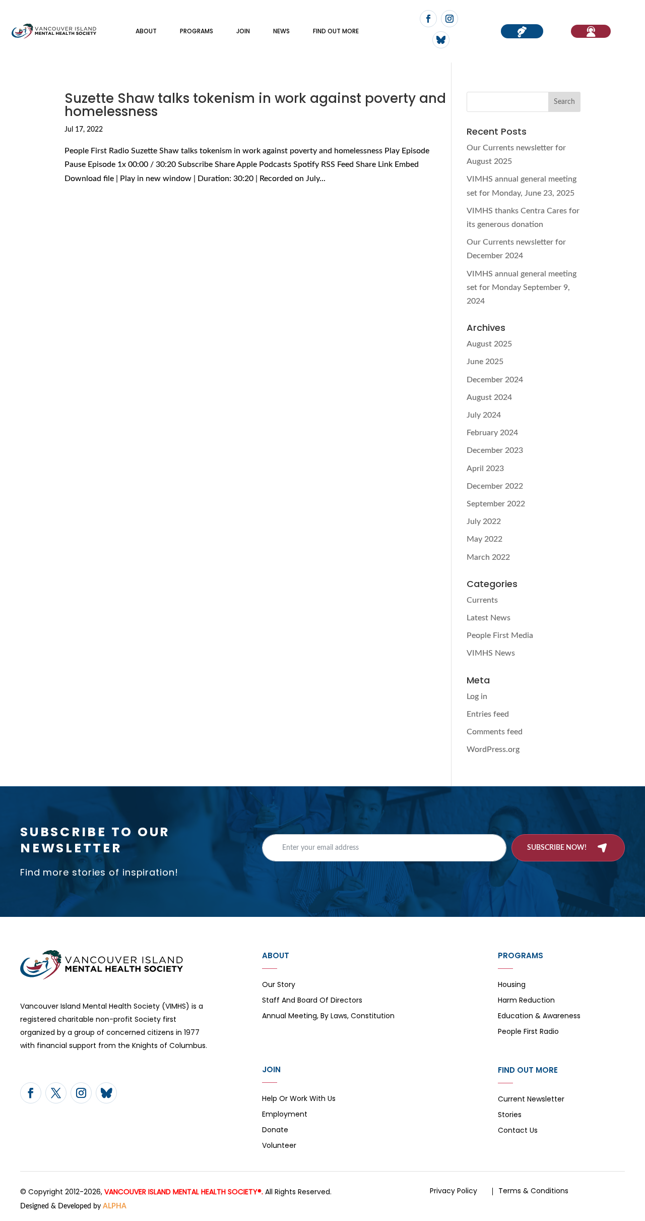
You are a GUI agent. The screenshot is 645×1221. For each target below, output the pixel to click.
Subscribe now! (557, 847)
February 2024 (492, 433)
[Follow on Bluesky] (440, 39)
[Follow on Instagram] (449, 18)
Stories (510, 1115)
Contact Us (518, 1131)
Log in (477, 696)
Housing (512, 985)
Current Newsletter (531, 1099)
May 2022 (484, 539)
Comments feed (495, 732)
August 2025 (489, 344)
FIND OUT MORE (336, 31)
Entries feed (488, 714)
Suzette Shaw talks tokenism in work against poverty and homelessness (255, 105)
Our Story (278, 985)
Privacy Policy (453, 1191)
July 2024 (484, 415)
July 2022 (484, 521)
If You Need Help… (591, 31)
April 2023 (485, 468)
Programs (196, 31)
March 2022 (488, 557)
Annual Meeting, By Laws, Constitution (328, 1016)
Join (243, 31)
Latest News (488, 618)
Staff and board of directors (312, 1001)
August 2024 (489, 397)
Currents (482, 600)
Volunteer (279, 1146)
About (146, 31)
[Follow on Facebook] (428, 18)
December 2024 (495, 380)
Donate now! (522, 31)
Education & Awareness (539, 1016)
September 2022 (496, 504)
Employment (284, 1115)
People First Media (500, 635)
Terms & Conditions (533, 1191)
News (281, 31)
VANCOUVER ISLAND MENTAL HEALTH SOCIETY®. (183, 1192)
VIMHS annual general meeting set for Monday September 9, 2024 (521, 287)
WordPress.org (493, 749)
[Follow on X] (56, 1092)
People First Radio (528, 1032)
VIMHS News (491, 653)
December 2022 (495, 486)
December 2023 (495, 450)
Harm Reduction (526, 1001)
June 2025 (485, 362)
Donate (275, 1130)
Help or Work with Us (299, 1099)
